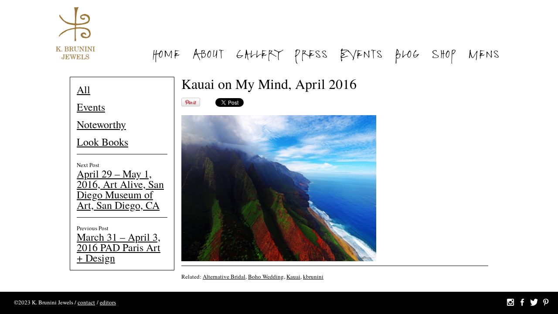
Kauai (293, 276)
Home (166, 56)
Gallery (259, 56)
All (83, 89)
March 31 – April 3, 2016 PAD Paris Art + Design (118, 247)
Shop (444, 56)
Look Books (102, 142)
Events (361, 56)
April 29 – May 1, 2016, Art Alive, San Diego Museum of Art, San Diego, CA (120, 189)
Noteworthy (101, 124)
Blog (407, 56)
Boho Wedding (266, 276)
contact (86, 302)
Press (311, 56)
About (208, 56)
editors (108, 302)
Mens (484, 56)
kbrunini (313, 276)
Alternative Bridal (224, 276)
